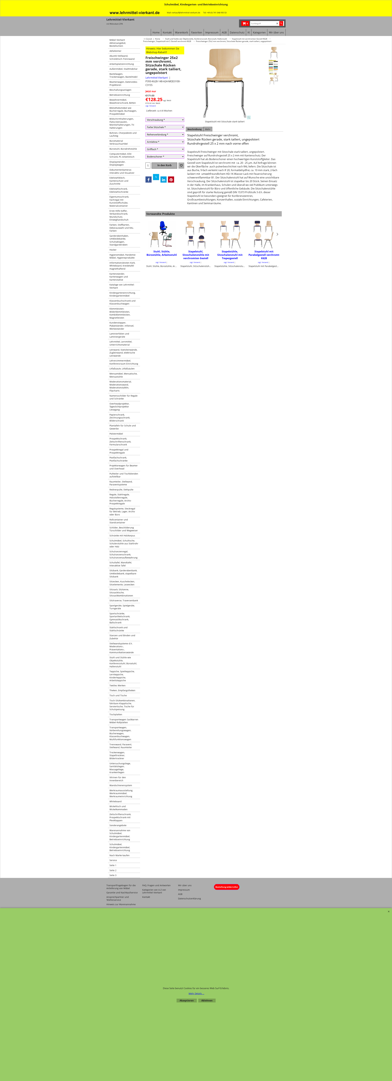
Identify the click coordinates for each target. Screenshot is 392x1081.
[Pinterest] (171, 179)
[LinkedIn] (163, 179)
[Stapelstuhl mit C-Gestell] (274, 79)
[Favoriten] (181, 165)
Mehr (208, 129)
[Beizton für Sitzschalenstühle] (274, 66)
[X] (156, 177)
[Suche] (281, 23)
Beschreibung (194, 129)
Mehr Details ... (196, 993)
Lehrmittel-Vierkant (156, 77)
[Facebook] (148, 179)
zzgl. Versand (150, 106)
